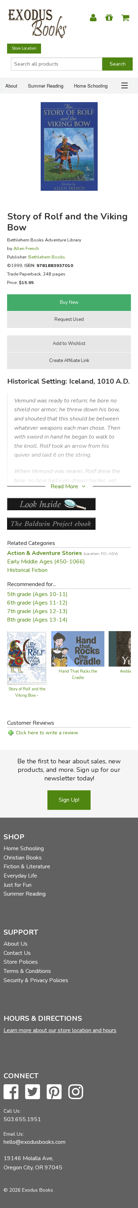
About (11, 85)
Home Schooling (91, 85)
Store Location (24, 48)
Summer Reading (45, 85)
